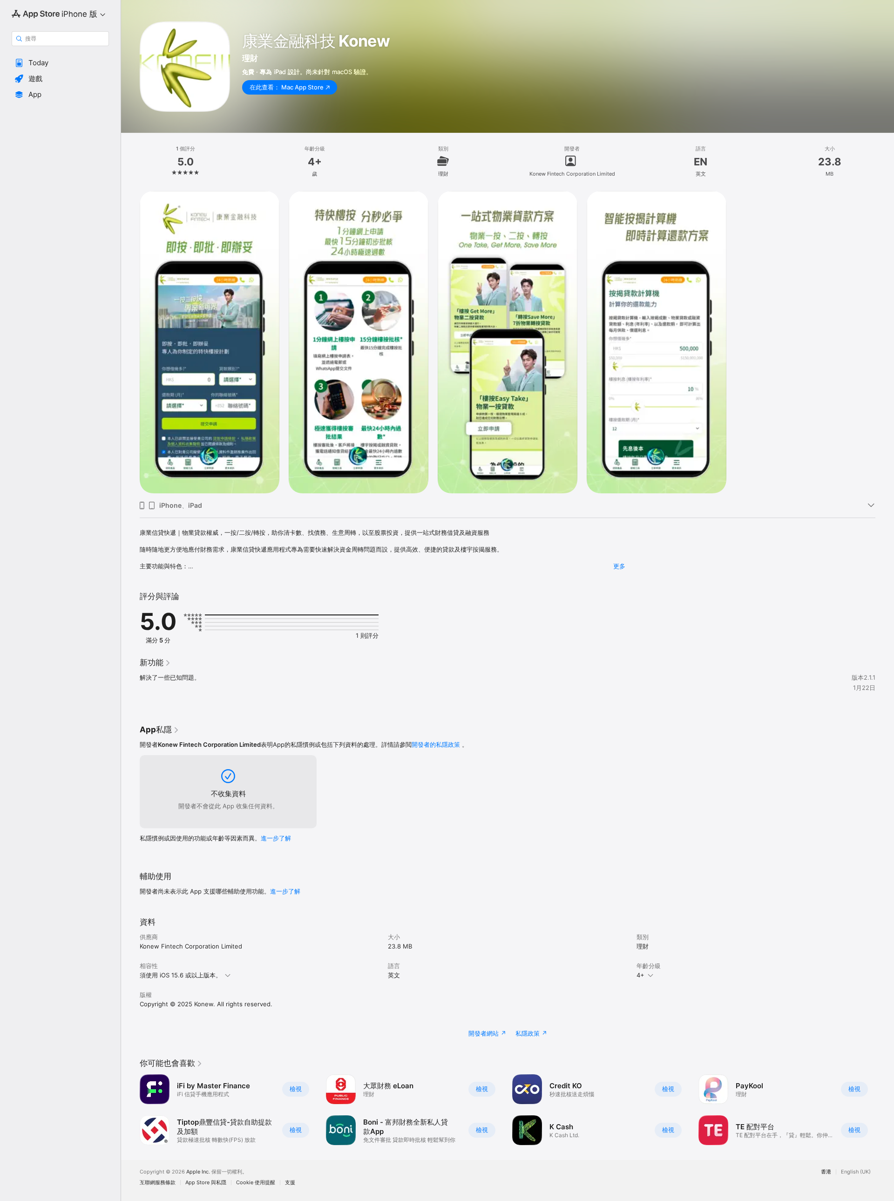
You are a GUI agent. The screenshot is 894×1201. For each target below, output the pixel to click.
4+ (640, 975)
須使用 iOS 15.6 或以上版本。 (181, 975)
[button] (60, 63)
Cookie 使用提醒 (255, 1182)
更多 (619, 566)
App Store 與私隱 (205, 1182)
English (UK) (856, 1171)
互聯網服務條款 (158, 1182)
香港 (826, 1171)
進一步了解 (276, 838)
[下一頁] (884, 1110)
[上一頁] (130, 1110)
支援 (290, 1182)
